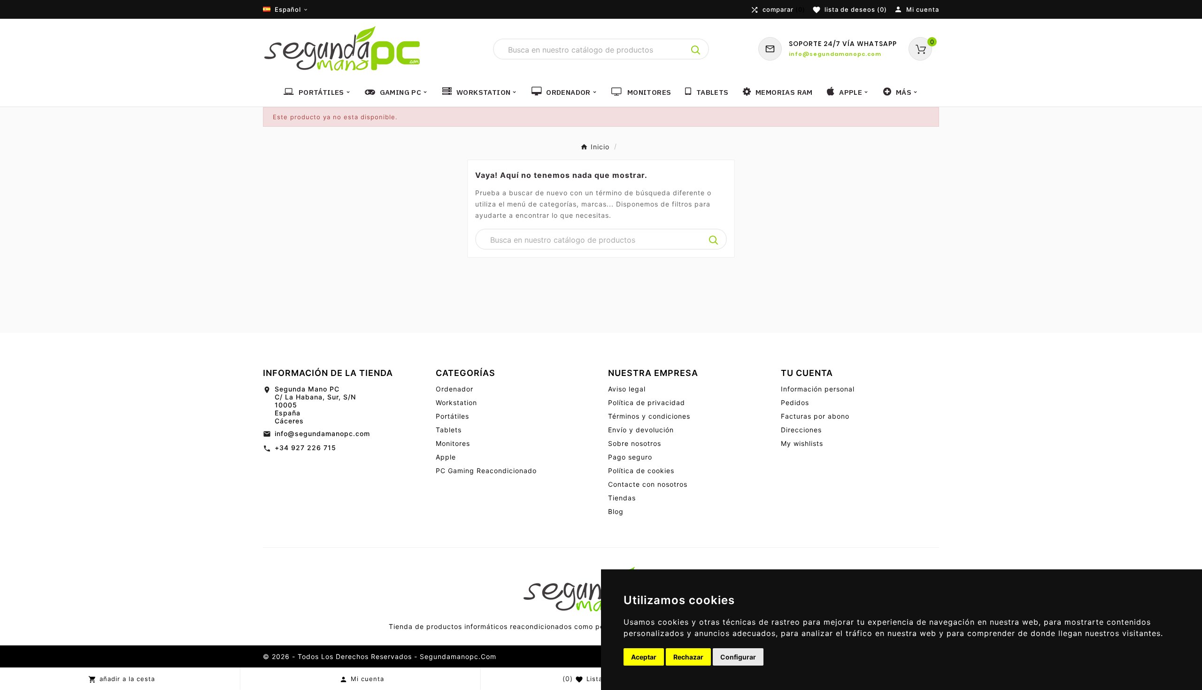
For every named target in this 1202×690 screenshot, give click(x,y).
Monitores (453, 443)
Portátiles (452, 416)
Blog (616, 511)
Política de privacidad (646, 402)
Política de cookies (641, 471)
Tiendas (622, 498)
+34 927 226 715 (305, 448)
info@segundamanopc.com (322, 433)
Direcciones (801, 430)
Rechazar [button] (688, 657)
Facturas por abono (815, 416)
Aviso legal (627, 389)
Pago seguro (630, 457)
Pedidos (795, 402)
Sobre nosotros (634, 443)
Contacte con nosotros (647, 484)
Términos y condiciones (649, 416)
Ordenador (454, 389)
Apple (446, 457)
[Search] (696, 50)
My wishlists (802, 443)
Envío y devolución (641, 430)
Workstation (456, 402)
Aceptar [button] (643, 657)
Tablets (449, 430)
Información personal (818, 389)
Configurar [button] (738, 657)
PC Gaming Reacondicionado (486, 471)
